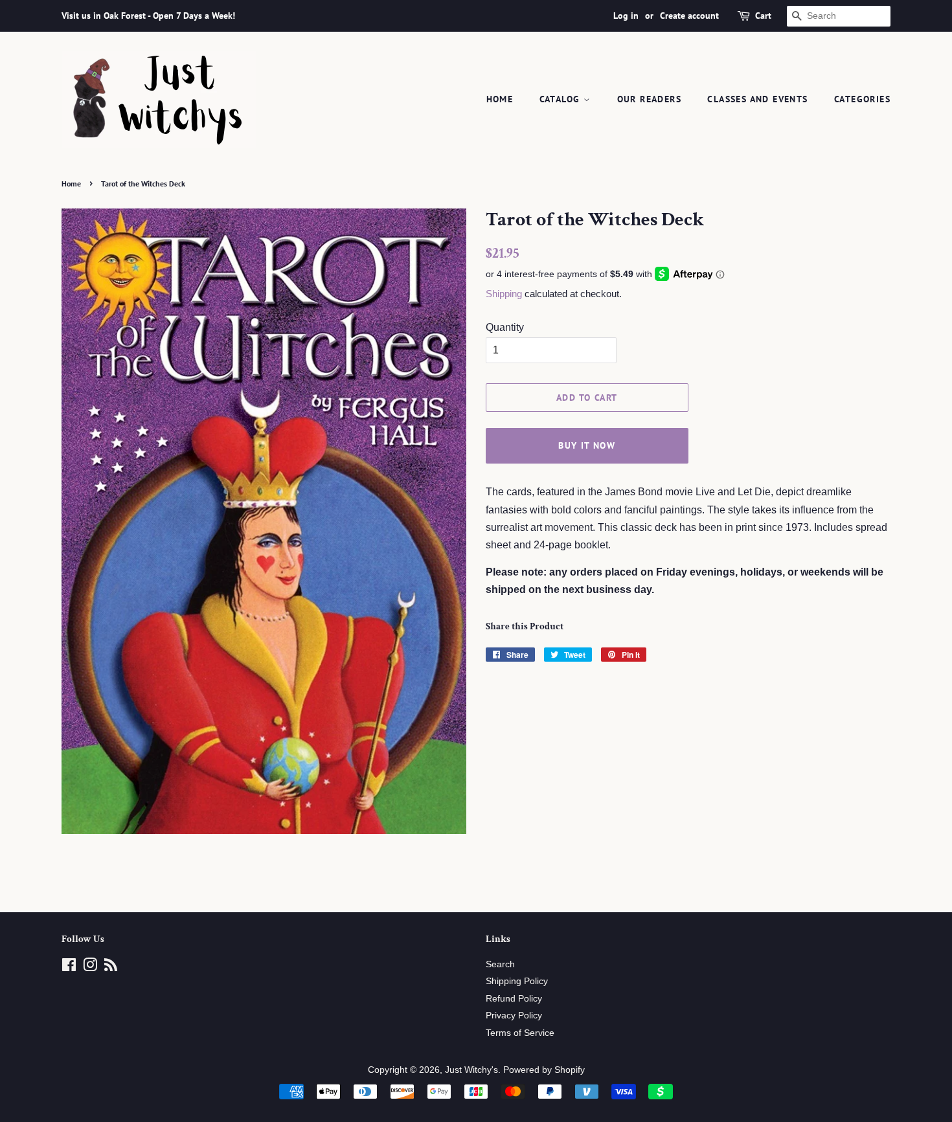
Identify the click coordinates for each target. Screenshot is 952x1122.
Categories (862, 99)
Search (500, 964)
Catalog (561, 99)
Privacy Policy (514, 1015)
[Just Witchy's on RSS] (111, 967)
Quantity (505, 327)
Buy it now (586, 445)
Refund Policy (514, 999)
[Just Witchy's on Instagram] (90, 967)
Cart (763, 15)
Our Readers (649, 99)
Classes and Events (757, 99)
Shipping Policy (517, 981)
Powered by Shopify (544, 1070)
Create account (689, 15)
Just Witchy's (471, 1070)
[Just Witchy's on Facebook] (69, 967)
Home (500, 99)
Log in (626, 15)
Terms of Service (520, 1033)
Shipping (504, 293)
